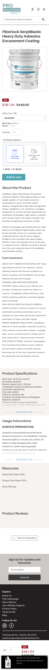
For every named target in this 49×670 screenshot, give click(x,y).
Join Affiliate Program (13, 605)
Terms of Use (8, 612)
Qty (4, 650)
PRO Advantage (10, 599)
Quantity (6, 132)
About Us (6, 595)
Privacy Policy (9, 608)
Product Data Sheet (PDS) (14, 480)
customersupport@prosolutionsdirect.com (20, 638)
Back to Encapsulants (26, 538)
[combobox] (24, 19)
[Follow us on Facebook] (11, 627)
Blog (4, 615)
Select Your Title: (9, 113)
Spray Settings (9, 486)
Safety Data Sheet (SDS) (13, 474)
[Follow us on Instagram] (4, 627)
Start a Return (9, 602)
